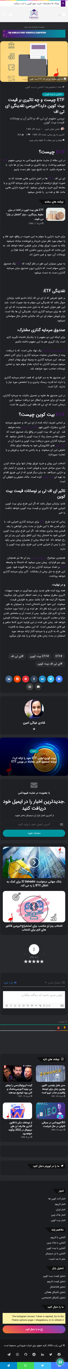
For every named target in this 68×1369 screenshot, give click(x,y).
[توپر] (7, 1005)
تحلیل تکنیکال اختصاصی (53, 1298)
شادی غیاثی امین (52, 129)
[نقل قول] (32, 1005)
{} (44, 1005)
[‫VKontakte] (8, 679)
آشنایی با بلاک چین (56, 1243)
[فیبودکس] (34, 14)
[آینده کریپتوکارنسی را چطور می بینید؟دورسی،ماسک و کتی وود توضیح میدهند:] (17, 1073)
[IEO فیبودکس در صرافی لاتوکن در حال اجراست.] (50, 1111)
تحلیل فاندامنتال (57, 1287)
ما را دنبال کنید (32, 1329)
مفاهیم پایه (50, 87)
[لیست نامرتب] (27, 1005)
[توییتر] (50, 679)
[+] (48, 1005)
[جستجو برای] (4, 16)
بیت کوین (26, 427)
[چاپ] (29, 686)
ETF (60, 151)
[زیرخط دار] (15, 1005)
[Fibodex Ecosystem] (34, 33)
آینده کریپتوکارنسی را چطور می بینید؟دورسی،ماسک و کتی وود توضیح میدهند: (18, 1089)
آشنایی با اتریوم (58, 1237)
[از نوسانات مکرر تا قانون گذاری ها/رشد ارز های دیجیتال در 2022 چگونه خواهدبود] (17, 1111)
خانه (60, 87)
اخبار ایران (60, 1209)
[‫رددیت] (17, 679)
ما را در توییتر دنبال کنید (46, 1166)
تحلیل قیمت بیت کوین (54, 1276)
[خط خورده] (19, 1005)
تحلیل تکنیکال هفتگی (55, 1292)
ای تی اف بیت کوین (49, 664)
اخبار (34, 751)
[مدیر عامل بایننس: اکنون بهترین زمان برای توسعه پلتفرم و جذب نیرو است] (50, 1073)
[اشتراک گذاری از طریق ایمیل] (38, 686)
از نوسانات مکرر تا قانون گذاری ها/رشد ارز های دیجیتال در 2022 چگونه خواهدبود (20, 1128)
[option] (34, 757)
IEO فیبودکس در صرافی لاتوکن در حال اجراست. (53, 1124)
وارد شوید (8, 983)
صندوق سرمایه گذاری (53, 350)
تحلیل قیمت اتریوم (56, 1281)
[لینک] (40, 1005)
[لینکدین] (42, 679)
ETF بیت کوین (38, 656)
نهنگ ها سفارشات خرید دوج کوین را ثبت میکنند (36, 3)
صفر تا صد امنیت (57, 1259)
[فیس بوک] (59, 679)
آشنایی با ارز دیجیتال (55, 1253)
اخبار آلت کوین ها (56, 1199)
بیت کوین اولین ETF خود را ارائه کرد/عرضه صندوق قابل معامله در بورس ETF (34, 760)
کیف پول (60, 445)
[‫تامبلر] (34, 679)
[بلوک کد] (36, 1005)
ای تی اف (16, 656)
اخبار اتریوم (60, 1204)
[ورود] (10, 16)
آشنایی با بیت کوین (34, 87)
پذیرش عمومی (39, 558)
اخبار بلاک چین (58, 1215)
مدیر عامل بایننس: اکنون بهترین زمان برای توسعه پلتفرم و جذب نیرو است (53, 1089)
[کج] (11, 1005)
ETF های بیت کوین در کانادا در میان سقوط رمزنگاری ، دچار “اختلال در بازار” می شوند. (24, 214)
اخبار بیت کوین (58, 1220)
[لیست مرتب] (23, 1005)
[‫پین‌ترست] (25, 679)
